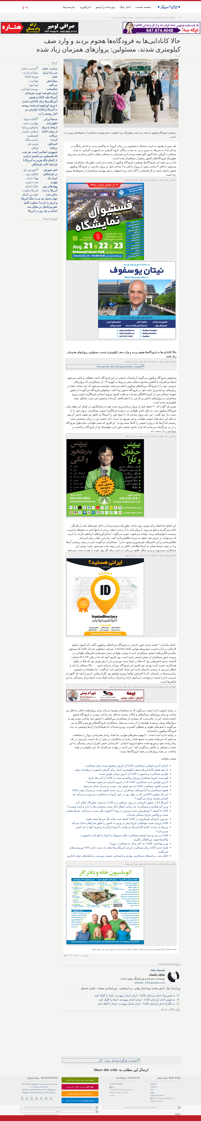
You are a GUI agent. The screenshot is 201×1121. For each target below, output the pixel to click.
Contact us (153, 1087)
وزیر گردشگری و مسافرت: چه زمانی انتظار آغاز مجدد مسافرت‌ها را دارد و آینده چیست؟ (117, 806)
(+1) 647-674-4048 (115, 1084)
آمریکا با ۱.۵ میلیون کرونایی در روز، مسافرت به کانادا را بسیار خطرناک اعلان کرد (122, 802)
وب (39, 1084)
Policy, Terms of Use (157, 1095)
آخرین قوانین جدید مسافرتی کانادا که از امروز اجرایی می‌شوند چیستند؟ (127, 781)
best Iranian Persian (36, 1090)
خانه (179, 17)
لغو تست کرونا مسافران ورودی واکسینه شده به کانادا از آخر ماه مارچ (128, 777)
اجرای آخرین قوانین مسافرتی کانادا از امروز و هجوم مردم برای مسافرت (126, 765)
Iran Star (25, 1090)
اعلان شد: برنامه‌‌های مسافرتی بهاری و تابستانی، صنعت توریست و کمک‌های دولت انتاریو (117, 855)
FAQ (152, 1090)
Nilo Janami (158, 970)
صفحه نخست (143, 6)
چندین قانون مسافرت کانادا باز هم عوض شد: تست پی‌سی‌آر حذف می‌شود (125, 786)
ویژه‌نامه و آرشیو (105, 6)
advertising (50, 1090)
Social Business (39, 1093)
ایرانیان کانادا (26, 1084)
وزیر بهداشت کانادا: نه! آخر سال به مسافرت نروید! (139, 843)
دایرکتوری (85, 6)
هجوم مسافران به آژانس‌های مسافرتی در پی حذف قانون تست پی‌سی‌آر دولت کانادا (120, 790)
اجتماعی (42, 1087)
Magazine (26, 1093)
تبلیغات (36, 1087)
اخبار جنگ (125, 6)
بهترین (47, 1084)
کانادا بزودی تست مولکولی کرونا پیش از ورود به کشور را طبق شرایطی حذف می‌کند (119, 822)
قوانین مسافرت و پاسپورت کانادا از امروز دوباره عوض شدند (133, 773)
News (44, 1090)
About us (153, 1084)
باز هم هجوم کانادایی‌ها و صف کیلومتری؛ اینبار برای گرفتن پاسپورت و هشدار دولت (121, 769)
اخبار (46, 1087)
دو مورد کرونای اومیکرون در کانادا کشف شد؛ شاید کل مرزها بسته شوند (127, 818)
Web (47, 1093)
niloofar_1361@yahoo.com (150, 982)
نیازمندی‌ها (69, 6)
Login (152, 1093)
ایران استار (53, 1084)
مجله (42, 1084)
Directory (52, 1093)
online (32, 1093)
